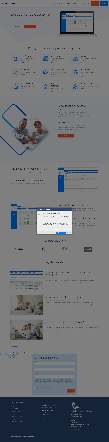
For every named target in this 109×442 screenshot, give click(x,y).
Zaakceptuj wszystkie (61, 232)
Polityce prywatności (65, 229)
